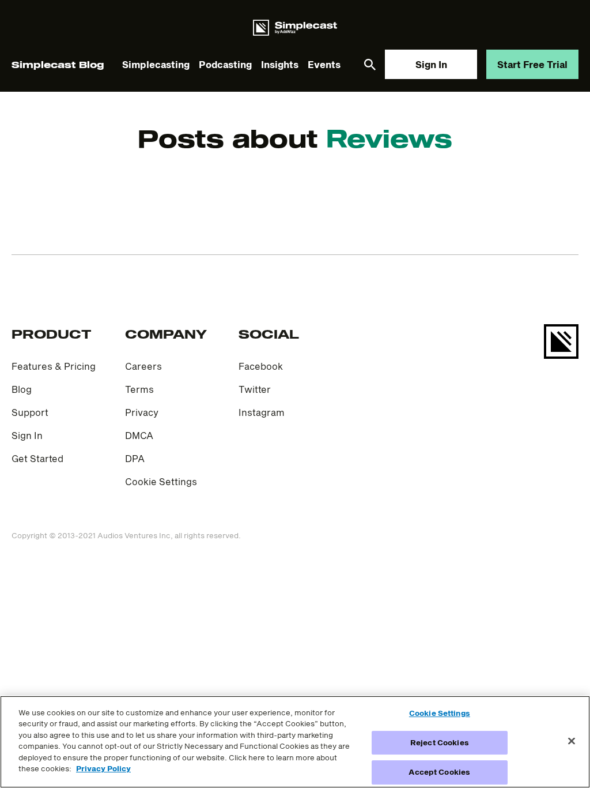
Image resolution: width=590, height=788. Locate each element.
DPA (135, 458)
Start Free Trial (532, 64)
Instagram (262, 412)
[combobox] (295, 124)
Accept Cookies (439, 771)
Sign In (431, 64)
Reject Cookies (439, 742)
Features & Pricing (54, 366)
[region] (295, 742)
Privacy (141, 412)
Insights (279, 64)
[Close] (571, 740)
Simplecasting (156, 64)
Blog (22, 389)
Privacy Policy (103, 768)
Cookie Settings (161, 481)
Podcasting (225, 64)
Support (30, 412)
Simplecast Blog (58, 64)
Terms (139, 389)
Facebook (261, 366)
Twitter (255, 389)
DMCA (139, 435)
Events (324, 64)
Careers (143, 366)
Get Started (37, 458)
